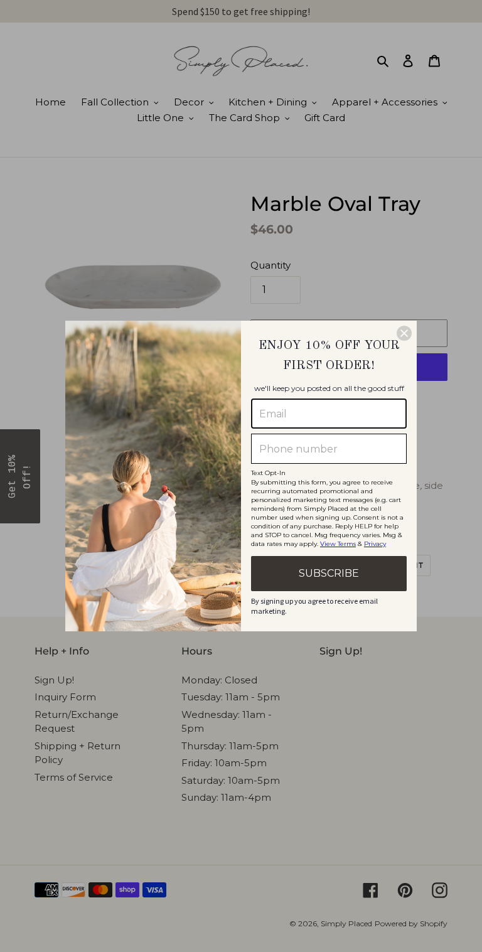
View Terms (338, 544)
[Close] (404, 333)
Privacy (375, 544)
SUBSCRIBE (329, 573)
